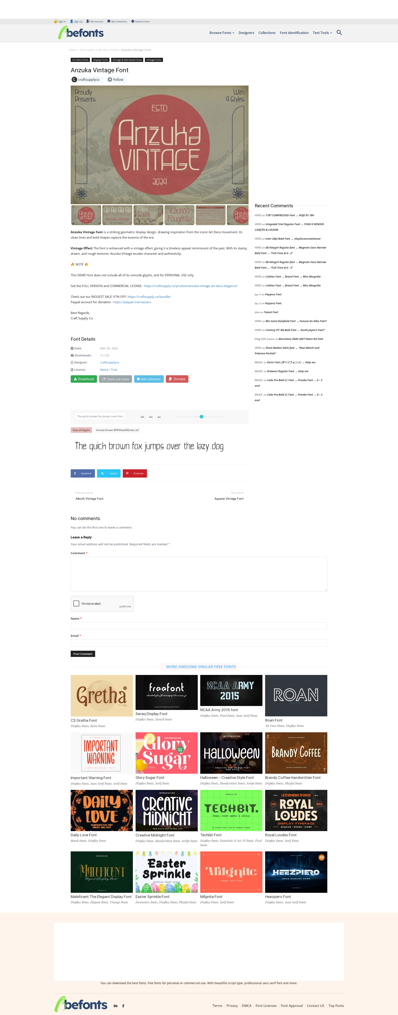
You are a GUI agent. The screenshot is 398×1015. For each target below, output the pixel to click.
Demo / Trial (108, 370)
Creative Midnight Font (155, 835)
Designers (246, 32)
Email (76, 636)
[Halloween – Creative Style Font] (231, 753)
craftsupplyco (109, 362)
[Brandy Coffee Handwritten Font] (296, 753)
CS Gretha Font (84, 720)
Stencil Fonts (163, 719)
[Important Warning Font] (102, 753)
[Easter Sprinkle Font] (167, 872)
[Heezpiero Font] (296, 872)
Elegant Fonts (99, 902)
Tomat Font (271, 312)
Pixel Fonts (227, 715)
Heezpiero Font (278, 896)
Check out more (117, 379)
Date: (78, 348)
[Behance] (116, 1006)
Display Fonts (100, 59)
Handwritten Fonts (232, 783)
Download (86, 379)
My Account (97, 21)
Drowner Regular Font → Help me (287, 371)
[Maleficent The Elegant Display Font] (102, 872)
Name (76, 618)
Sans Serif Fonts (246, 715)
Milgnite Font (211, 896)
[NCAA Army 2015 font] (231, 690)
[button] (339, 34)
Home (73, 50)
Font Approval (292, 1006)
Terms (217, 1006)
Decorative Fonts (147, 902)
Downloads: (83, 355)
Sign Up (76, 21)
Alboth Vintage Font (89, 499)
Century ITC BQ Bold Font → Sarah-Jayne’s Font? (295, 330)
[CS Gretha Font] (102, 695)
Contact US (315, 1006)
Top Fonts (336, 1006)
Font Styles (87, 50)
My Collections (119, 21)
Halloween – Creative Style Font (227, 777)
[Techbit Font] (231, 810)
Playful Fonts (293, 783)
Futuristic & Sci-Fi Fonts (237, 841)
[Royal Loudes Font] (296, 810)
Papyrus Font (273, 294)
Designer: (80, 362)
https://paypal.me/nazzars (132, 302)
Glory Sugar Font (150, 777)
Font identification (294, 32)
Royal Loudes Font (281, 835)
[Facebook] (123, 1006)
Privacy (232, 1006)
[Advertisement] (286, 126)
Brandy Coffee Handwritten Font (293, 777)
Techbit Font (211, 835)
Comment (79, 553)
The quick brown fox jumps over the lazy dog (149, 445)
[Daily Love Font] (102, 810)
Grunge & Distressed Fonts (127, 59)
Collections (267, 32)
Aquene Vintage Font (229, 499)
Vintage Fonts (154, 59)
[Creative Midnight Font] (167, 810)
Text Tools (321, 32)
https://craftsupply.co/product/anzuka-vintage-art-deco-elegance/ (191, 286)
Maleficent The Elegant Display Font (101, 896)
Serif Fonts (120, 783)
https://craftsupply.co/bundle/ (149, 296)
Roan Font (274, 720)
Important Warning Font (91, 778)
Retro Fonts (97, 726)
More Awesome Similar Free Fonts (201, 666)
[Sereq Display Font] (167, 692)
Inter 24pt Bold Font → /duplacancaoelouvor (293, 238)
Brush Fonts (78, 841)
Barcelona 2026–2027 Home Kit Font (301, 339)
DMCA (246, 1006)
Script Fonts (254, 783)
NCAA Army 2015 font (219, 710)
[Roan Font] (296, 695)
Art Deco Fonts (108, 50)
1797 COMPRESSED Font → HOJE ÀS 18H (290, 215)
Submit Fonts (142, 21)
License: (80, 370)
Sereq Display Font (151, 714)
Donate (179, 379)
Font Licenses (266, 1006)
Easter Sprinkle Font (153, 896)
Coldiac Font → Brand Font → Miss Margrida (293, 276)
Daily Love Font (84, 835)
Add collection (151, 379)
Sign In (60, 21)
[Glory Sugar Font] (167, 753)
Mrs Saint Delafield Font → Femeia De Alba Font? (296, 321)
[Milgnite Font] (231, 872)
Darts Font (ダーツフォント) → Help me (291, 362)
